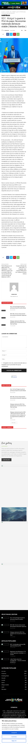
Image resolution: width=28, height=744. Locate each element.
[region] (14, 731)
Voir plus (13, 422)
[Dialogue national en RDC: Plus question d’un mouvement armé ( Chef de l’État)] (5, 323)
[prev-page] (2, 328)
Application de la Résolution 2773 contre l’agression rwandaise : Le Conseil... (18, 653)
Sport (17, 11)
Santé (3, 15)
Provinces (4, 22)
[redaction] (2, 30)
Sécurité (3, 18)
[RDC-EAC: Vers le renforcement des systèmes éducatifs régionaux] (5, 315)
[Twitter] (11, 34)
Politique (4, 11)
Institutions (12, 18)
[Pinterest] (14, 34)
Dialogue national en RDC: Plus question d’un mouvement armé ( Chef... (18, 634)
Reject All (14, 740)
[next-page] (5, 328)
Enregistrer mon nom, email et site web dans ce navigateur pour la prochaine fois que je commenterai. (13, 364)
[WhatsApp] (18, 34)
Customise (14, 736)
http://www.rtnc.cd (14, 296)
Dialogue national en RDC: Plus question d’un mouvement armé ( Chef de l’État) (18, 322)
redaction (7, 30)
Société (11, 11)
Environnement (11, 15)
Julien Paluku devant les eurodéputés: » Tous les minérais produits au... (18, 661)
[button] (2, 7)
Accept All (14, 732)
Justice (20, 15)
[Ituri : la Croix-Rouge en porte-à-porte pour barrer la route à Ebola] (5, 308)
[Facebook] (7, 34)
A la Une (3, 310)
